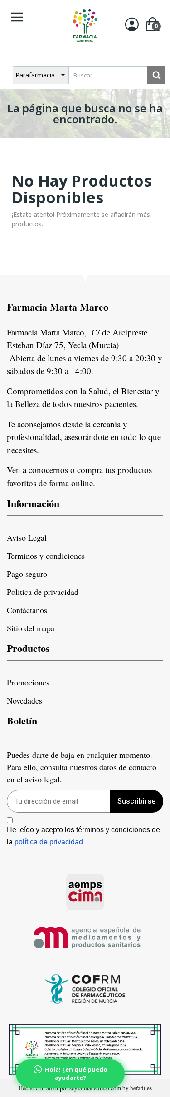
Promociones (28, 682)
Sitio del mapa (30, 628)
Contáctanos (27, 609)
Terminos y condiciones (46, 555)
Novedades (24, 700)
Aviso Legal (27, 537)
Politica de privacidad (42, 591)
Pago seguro (27, 573)
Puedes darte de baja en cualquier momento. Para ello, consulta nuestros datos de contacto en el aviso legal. (81, 767)
